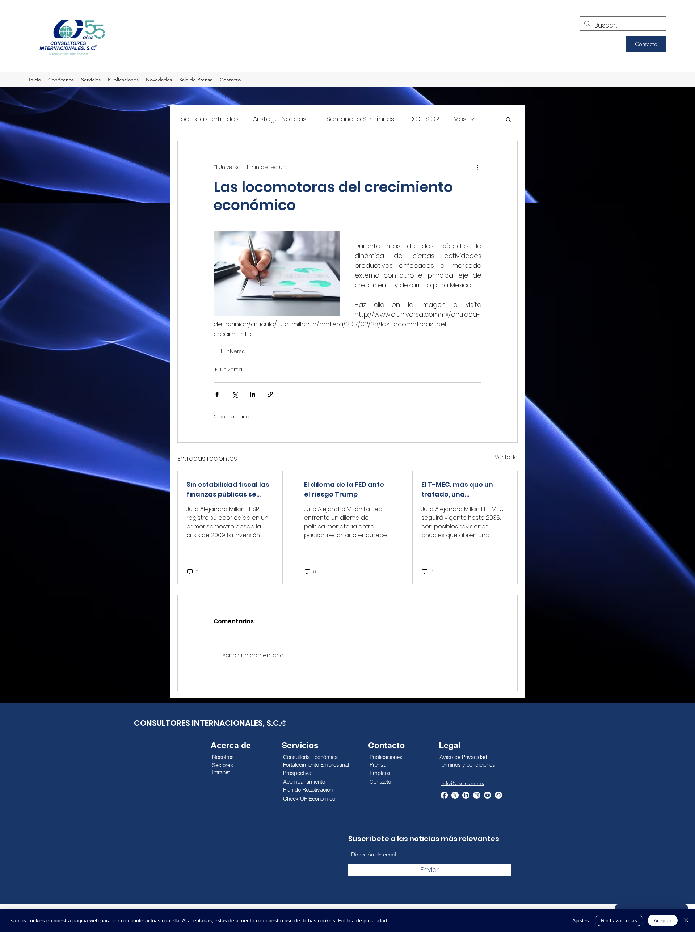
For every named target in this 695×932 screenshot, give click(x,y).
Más (460, 118)
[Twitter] (455, 795)
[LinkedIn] (465, 795)
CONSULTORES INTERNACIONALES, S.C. (207, 723)
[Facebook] (444, 795)
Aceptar (662, 920)
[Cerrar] (686, 920)
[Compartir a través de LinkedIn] (252, 394)
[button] (508, 119)
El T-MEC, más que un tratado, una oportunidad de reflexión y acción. (464, 489)
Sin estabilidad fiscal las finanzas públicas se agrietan (227, 489)
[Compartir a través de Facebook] (217, 394)
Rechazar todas (619, 920)
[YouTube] (487, 795)
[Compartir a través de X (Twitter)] (234, 394)
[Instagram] (476, 795)
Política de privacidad (362, 920)
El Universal (232, 351)
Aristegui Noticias (279, 118)
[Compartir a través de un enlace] (270, 394)
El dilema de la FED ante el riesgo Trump (344, 489)
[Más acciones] (477, 167)
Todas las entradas (208, 118)
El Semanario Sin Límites (357, 118)
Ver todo (506, 457)
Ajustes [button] (580, 920)
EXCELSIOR (424, 118)
